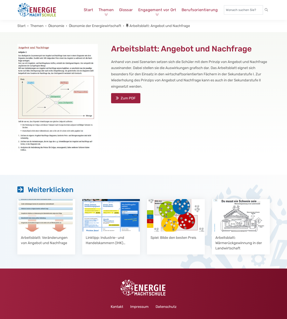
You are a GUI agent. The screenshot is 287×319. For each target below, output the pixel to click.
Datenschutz (166, 307)
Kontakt (117, 307)
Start (88, 9)
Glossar (126, 9)
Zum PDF (128, 98)
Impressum (139, 307)
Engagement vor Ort (157, 9)
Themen (106, 9)
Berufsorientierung (200, 9)
